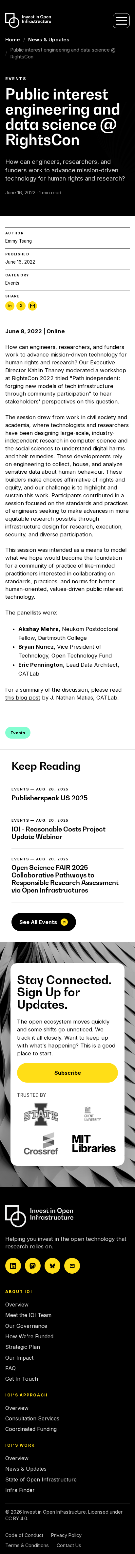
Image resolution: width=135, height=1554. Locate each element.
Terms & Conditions (27, 1545)
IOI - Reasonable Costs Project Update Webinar (58, 833)
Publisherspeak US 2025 (49, 798)
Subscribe (67, 1072)
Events (12, 283)
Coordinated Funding (31, 1429)
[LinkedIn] (13, 1266)
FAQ (10, 1368)
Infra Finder (20, 1490)
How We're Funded (29, 1336)
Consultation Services (32, 1418)
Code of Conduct (24, 1535)
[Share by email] (32, 306)
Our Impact (19, 1357)
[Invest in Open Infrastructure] (62, 1216)
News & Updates (48, 39)
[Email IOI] (72, 1266)
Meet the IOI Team (28, 1315)
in (9, 305)
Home (12, 39)
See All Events (38, 922)
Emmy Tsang (18, 241)
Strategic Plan (22, 1347)
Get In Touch (21, 1378)
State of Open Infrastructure (41, 1479)
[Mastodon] (33, 1266)
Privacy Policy (66, 1535)
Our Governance (26, 1326)
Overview (17, 1304)
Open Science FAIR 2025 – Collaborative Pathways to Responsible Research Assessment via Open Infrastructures (65, 879)
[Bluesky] (52, 1266)
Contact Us (69, 1545)
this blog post (22, 697)
